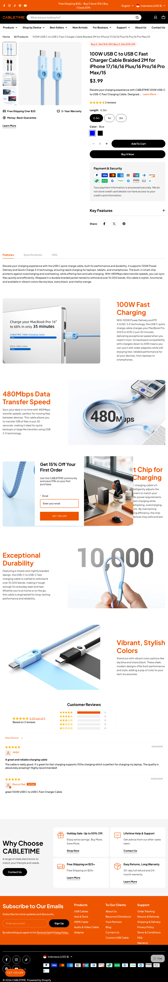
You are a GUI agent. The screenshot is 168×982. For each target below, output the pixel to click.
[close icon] (129, 460)
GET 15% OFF (59, 516)
